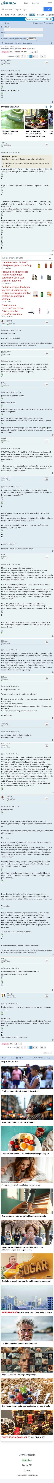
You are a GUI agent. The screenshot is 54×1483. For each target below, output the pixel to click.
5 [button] (36, 56)
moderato (18, 48)
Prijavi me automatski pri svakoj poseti (14, 38)
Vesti (13, 15)
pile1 (2, 382)
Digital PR (27, 1465)
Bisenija (10, 994)
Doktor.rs (34, 1475)
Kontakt (40, 15)
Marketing (27, 1460)
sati (2, 722)
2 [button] (27, 56)
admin (24, 48)
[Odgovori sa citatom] (46, 62)
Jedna (3, 142)
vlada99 (11, 48)
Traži (48, 9)
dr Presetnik (30, 48)
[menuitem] (7, 23)
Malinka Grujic (6, 60)
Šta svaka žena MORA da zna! (10, 46)
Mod (2, 676)
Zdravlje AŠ (22, 15)
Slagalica (50, 15)
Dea (2, 640)
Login (26, 3)
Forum (32, 15)
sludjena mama (6, 477)
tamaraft (9, 320)
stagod (3, 438)
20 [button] (42, 56)
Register (35, 3)
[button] (18, 56)
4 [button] (33, 56)
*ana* (3, 554)
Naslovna (5, 15)
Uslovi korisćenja (27, 1455)
